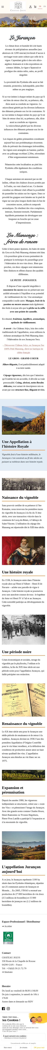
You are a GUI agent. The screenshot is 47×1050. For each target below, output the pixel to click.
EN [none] (45, 6)
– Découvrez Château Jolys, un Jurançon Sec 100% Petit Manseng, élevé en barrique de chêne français (23, 349)
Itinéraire (8, 972)
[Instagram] (8, 1008)
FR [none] (40, 6)
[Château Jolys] (18, 6)
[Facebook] (3, 1008)
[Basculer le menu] (2, 6)
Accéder (8, 926)
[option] (44, 6)
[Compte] (30, 6)
